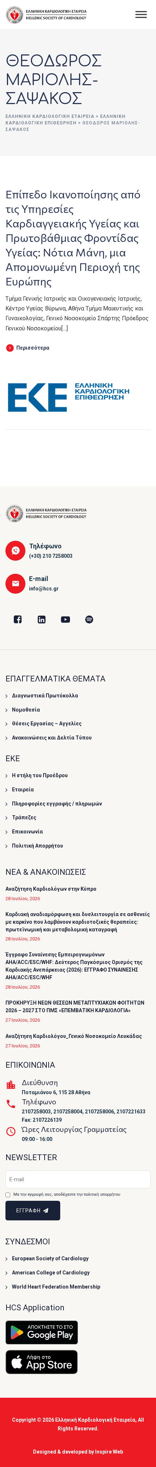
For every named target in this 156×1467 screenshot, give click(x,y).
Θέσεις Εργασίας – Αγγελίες (47, 723)
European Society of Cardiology (50, 1258)
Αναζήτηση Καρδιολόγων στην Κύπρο (51, 889)
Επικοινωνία (27, 832)
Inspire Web (109, 1452)
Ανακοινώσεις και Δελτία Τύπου (52, 738)
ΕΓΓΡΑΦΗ (29, 1210)
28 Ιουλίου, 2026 (22, 898)
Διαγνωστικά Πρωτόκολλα (45, 696)
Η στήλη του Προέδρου (40, 775)
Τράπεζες (24, 817)
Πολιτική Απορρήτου (37, 846)
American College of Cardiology (51, 1273)
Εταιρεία (23, 789)
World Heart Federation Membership (56, 1287)
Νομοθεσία (26, 710)
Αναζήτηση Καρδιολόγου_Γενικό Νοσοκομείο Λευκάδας (73, 1036)
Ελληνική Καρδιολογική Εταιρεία (95, 1420)
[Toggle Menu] (141, 14)
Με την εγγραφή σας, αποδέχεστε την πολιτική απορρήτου (66, 1194)
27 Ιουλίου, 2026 (22, 1020)
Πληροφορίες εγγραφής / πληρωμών (57, 804)
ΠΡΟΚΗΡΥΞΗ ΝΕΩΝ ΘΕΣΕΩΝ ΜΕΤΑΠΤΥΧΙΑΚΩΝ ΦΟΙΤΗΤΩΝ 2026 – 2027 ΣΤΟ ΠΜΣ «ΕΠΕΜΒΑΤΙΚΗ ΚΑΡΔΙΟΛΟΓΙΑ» (74, 1006)
